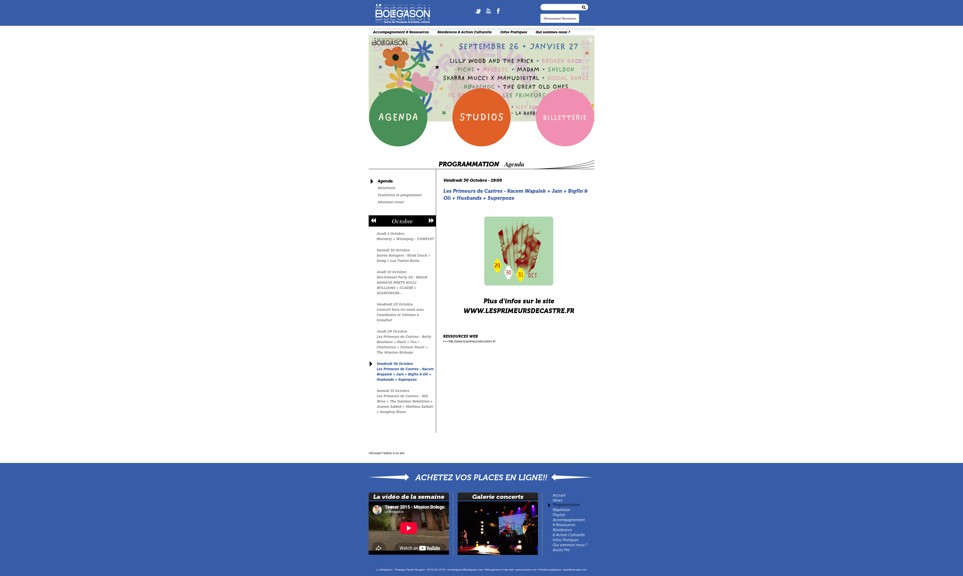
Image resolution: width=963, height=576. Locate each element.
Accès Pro (561, 550)
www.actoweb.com (525, 569)
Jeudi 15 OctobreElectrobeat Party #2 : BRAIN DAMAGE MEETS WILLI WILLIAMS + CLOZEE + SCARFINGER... (402, 282)
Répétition (561, 510)
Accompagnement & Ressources (401, 32)
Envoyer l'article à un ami (387, 453)
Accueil (559, 495)
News (558, 500)
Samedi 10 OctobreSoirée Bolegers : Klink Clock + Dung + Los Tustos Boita (403, 255)
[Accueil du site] (400, 5)
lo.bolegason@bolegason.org (465, 569)
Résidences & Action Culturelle (464, 32)
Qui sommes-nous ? (570, 545)
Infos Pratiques (566, 540)
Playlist (558, 515)
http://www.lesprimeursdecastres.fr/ (472, 341)
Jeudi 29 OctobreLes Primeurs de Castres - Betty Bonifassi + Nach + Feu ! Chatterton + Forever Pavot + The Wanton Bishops (404, 342)
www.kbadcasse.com (575, 569)
